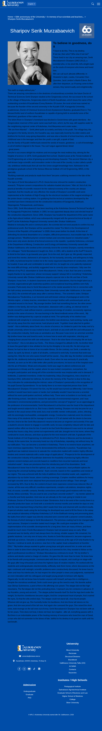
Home (10, 17)
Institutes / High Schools (72, 680)
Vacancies (72, 673)
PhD (29, 698)
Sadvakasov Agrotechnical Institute (72, 690)
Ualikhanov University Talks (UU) (72, 663)
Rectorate (72, 653)
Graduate (29, 694)
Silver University (72, 703)
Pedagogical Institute (72, 686)
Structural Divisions (72, 656)
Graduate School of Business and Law (72, 693)
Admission (29, 685)
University (73, 643)
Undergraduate (29, 691)
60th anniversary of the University (30, 17)
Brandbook (72, 660)
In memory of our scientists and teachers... (65, 17)
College (73, 699)
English (30, 4)
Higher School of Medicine (72, 696)
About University (72, 650)
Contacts (72, 669)
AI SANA (72, 666)
